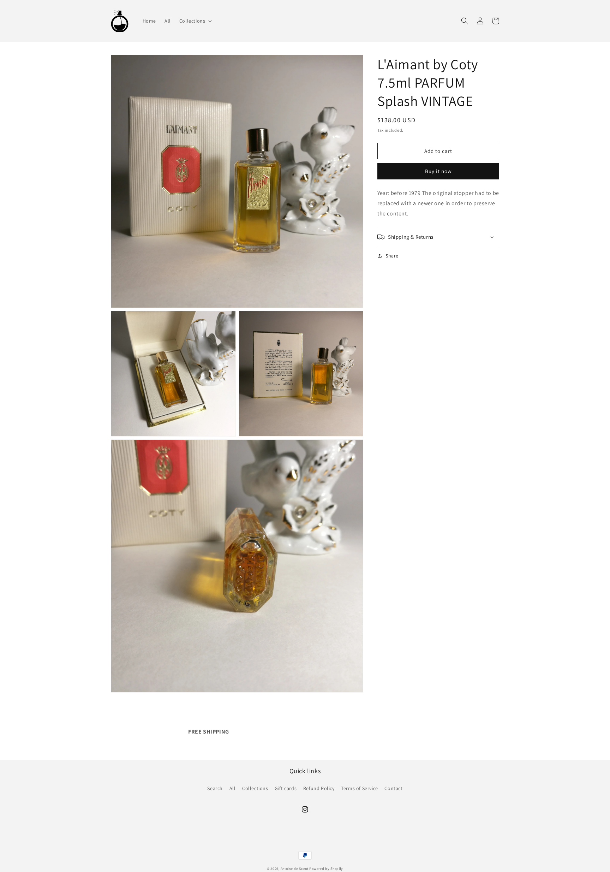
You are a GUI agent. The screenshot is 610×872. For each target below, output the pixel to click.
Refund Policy (319, 788)
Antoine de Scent (295, 868)
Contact (393, 788)
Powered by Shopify (326, 868)
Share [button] (392, 256)
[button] (195, 20)
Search (215, 788)
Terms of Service (359, 788)
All (232, 788)
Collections (255, 788)
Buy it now (438, 171)
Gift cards (286, 788)
